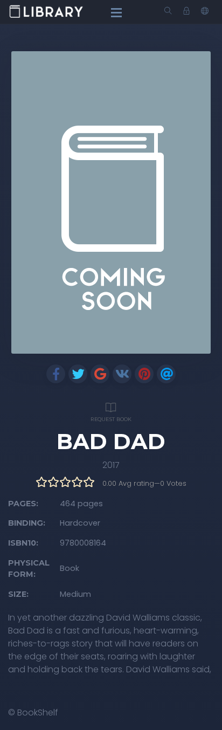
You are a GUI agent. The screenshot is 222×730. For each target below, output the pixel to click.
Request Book (111, 419)
